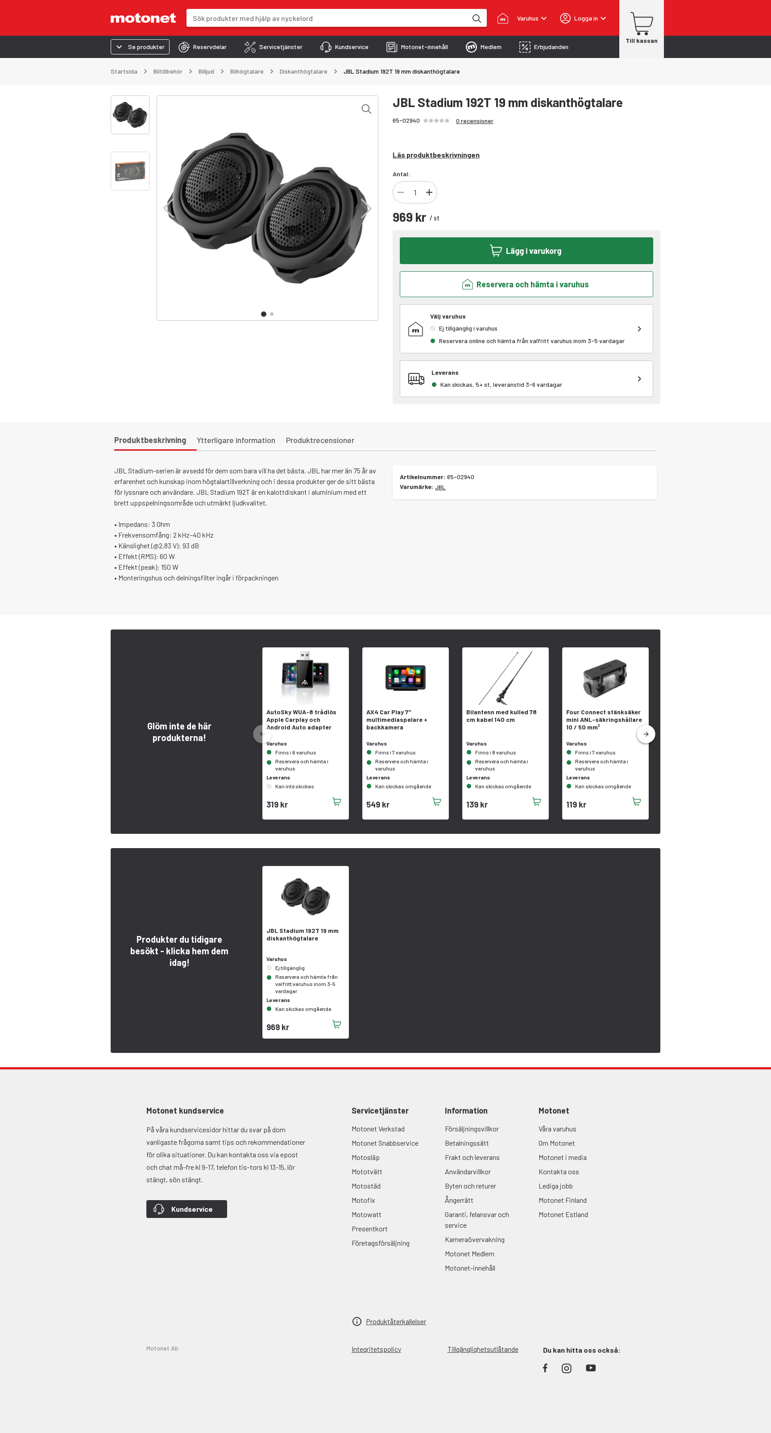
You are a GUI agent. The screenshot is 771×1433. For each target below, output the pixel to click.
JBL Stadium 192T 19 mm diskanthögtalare (302, 934)
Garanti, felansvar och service (477, 1219)
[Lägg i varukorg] (337, 801)
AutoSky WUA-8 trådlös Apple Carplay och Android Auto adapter (301, 719)
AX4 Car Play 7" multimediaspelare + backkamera (396, 719)
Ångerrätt (459, 1200)
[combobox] (327, 18)
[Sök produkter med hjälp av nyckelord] (476, 18)
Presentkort (370, 1228)
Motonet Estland (563, 1214)
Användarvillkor (468, 1171)
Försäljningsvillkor (472, 1128)
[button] (168, 208)
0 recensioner (474, 120)
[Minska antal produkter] (400, 192)
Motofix (363, 1200)
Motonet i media (563, 1157)
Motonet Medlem (469, 1253)
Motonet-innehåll (470, 1267)
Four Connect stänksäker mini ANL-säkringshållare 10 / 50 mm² (604, 719)
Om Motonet (557, 1143)
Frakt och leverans (472, 1157)
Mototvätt (367, 1171)
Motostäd (366, 1185)
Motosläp (366, 1157)
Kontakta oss (559, 1171)
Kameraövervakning (475, 1239)
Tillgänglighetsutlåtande (483, 1349)
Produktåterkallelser (396, 1321)
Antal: (401, 174)
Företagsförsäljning (381, 1242)
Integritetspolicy (376, 1349)
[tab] (203, 47)
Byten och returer (470, 1185)
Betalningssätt (467, 1143)
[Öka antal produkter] (429, 192)
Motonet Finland (563, 1200)
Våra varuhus (557, 1128)
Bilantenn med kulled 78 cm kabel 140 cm (501, 715)
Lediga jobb (556, 1185)
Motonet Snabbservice (385, 1143)
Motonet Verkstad (378, 1128)
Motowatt (366, 1214)
